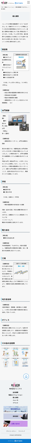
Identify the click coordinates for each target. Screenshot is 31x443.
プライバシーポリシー (11, 431)
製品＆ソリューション (9, 7)
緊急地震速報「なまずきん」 (22, 7)
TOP (2, 7)
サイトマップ (22, 431)
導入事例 (15, 397)
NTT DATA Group (11, 440)
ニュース (15, 400)
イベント (15, 403)
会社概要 (15, 392)
